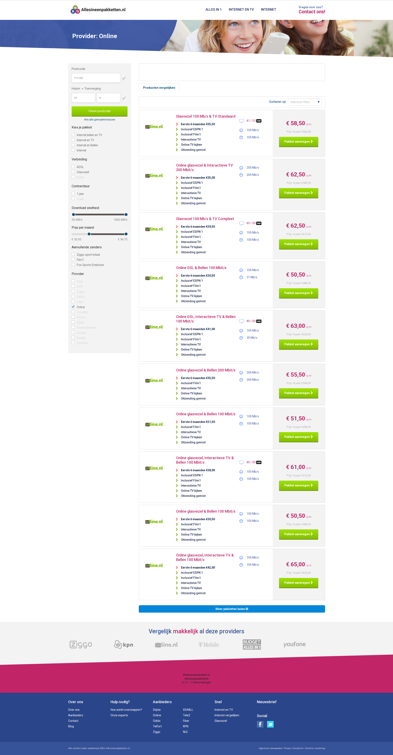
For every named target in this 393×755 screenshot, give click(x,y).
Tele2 (80, 302)
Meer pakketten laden (231, 609)
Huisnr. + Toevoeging (86, 88)
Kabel (80, 177)
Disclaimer (298, 748)
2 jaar (80, 199)
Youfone (82, 343)
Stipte (80, 322)
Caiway (81, 332)
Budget (81, 337)
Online (81, 307)
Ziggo (80, 291)
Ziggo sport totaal (88, 254)
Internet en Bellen (87, 145)
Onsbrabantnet (86, 327)
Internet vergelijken (227, 715)
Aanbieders (75, 715)
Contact (73, 720)
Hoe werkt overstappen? (126, 709)
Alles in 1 (214, 9)
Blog (71, 726)
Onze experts (119, 715)
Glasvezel (83, 172)
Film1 (80, 259)
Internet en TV (241, 9)
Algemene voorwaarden (271, 748)
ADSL (80, 167)
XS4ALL (82, 317)
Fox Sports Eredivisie (90, 265)
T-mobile (82, 312)
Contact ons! (312, 12)
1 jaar (80, 193)
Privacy (287, 748)
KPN (79, 286)
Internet (268, 9)
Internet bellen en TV (89, 135)
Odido (156, 720)
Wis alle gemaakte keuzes (99, 119)
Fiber (80, 281)
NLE (185, 731)
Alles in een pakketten (98, 10)
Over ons (74, 709)
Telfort (81, 297)
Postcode (78, 69)
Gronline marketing (315, 748)
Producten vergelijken (159, 88)
